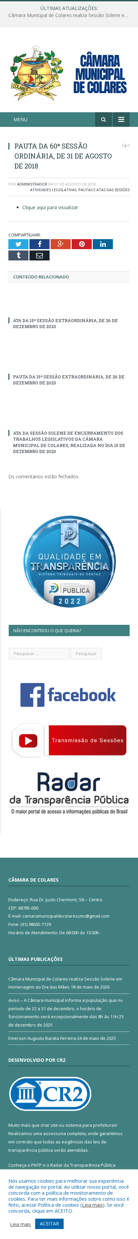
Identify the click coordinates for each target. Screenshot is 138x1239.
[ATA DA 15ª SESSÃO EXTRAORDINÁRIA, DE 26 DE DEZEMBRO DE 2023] (69, 308)
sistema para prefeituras (90, 1125)
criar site (49, 1125)
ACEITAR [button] (49, 1223)
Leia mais (92, 1205)
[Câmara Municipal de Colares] (69, 71)
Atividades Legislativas (53, 189)
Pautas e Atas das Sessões (104, 189)
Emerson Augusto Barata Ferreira (42, 1038)
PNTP (36, 1165)
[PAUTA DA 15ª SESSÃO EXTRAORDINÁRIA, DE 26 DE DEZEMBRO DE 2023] (69, 364)
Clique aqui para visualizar (50, 207)
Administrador (32, 184)
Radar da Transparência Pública (83, 1165)
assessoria (54, 1133)
